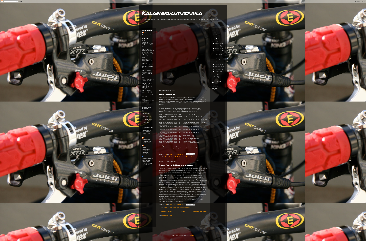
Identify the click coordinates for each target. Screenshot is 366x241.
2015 (215, 41)
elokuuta (217, 46)
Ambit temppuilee (167, 94)
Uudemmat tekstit (165, 212)
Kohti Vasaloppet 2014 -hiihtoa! (147, 159)
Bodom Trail (168, 207)
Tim (145, 32)
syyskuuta (218, 43)
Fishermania (146, 139)
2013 (215, 77)
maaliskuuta (218, 66)
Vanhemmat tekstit (200, 212)
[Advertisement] (147, 196)
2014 (215, 74)
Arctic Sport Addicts (146, 114)
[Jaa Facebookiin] (192, 154)
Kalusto (215, 35)
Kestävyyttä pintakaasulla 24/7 (181, 207)
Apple (170, 157)
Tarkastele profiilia (147, 35)
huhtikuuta (218, 64)
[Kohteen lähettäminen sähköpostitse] (187, 154)
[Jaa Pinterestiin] (194, 154)
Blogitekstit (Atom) (167, 215)
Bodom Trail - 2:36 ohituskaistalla (176, 165)
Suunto (195, 157)
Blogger (192, 235)
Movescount (182, 157)
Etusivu (182, 212)
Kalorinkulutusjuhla (172, 13)
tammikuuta (218, 71)
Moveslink (189, 157)
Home (214, 32)
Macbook (175, 157)
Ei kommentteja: (178, 154)
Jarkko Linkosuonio (146, 148)
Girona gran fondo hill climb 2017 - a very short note (147, 132)
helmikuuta (218, 69)
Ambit (166, 157)
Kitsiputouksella (146, 141)
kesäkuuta (218, 48)
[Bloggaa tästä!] (189, 154)
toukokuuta (218, 51)
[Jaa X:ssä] (190, 154)
